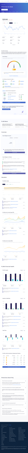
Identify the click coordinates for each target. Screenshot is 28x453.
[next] (27, 125)
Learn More (7, 73)
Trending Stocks (11, 432)
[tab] (3, 12)
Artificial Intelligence (8, 86)
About (2, 428)
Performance (3, 438)
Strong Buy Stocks (11, 433)
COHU (4, 360)
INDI (3, 362)
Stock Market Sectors (11, 438)
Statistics (10, 437)
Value (5, 81)
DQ (3, 364)
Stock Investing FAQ (3, 432)
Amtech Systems (10, 99)
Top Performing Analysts (12, 428)
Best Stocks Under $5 (21, 438)
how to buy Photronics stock (17, 384)
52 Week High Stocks (21, 432)
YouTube (2, 443)
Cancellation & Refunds (4, 437)
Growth (13, 81)
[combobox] (15, 1)
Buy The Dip (19, 428)
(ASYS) (13, 99)
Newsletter (2, 444)
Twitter (2, 442)
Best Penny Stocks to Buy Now (22, 437)
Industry (3, 90)
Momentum (22, 81)
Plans (2, 433)
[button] (14, 381)
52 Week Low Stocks (20, 433)
